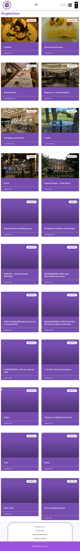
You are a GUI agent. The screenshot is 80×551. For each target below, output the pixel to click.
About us (40, 527)
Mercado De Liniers (53, 47)
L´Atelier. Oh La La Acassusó (57, 369)
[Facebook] (76, 3)
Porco (6, 183)
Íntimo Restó (10, 92)
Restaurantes (40, 535)
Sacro (47, 462)
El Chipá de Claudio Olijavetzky (59, 228)
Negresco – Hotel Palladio (56, 92)
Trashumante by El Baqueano (18, 228)
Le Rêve (7, 47)
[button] (36, 4)
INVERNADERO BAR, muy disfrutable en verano (56, 275)
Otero (7, 417)
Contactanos (40, 538)
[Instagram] (76, 6)
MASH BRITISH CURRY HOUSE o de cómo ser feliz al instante (59, 322)
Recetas (40, 531)
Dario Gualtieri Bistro (54, 508)
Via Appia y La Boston (14, 138)
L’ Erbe (47, 138)
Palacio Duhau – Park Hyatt (57, 183)
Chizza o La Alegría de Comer (58, 417)
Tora (6, 462)
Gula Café (8, 508)
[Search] (70, 5)
